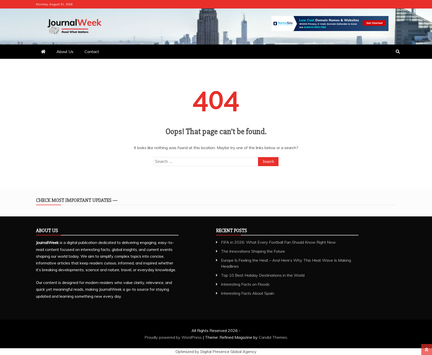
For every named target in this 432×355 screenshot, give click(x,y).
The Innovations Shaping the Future (253, 251)
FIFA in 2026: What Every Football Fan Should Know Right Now (278, 242)
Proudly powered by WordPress (173, 337)
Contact (91, 51)
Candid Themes (273, 337)
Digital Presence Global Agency (228, 351)
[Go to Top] (426, 349)
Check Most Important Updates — (77, 200)
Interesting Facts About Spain (247, 293)
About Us (65, 51)
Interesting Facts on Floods (245, 284)
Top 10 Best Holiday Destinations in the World (262, 275)
